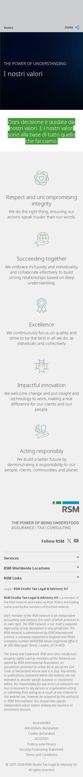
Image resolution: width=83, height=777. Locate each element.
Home (8, 28)
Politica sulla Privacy (41, 744)
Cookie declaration (41, 733)
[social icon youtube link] (76, 540)
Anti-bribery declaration (41, 728)
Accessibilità (41, 723)
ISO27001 (42, 739)
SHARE (69, 27)
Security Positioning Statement (41, 749)
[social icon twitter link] (69, 540)
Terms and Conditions (41, 755)
